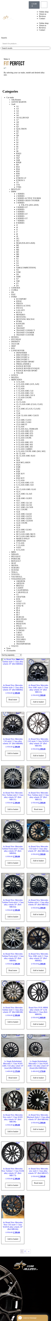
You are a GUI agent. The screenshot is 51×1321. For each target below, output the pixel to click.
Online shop (44, 12)
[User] (44, 4)
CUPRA (14, 290)
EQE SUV (20, 474)
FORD (14, 297)
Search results (7, 48)
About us (42, 14)
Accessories (11, 650)
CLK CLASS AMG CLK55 (27, 415)
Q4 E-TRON (21, 129)
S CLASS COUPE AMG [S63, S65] (30, 451)
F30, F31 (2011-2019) (29, 205)
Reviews (42, 16)
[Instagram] (30, 1276)
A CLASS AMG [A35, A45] (27, 384)
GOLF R (19, 606)
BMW (13, 191)
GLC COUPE (21, 509)
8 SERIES (20, 223)
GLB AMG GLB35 (24, 498)
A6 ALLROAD (22, 118)
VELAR (19, 373)
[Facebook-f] (21, 1276)
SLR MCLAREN (23, 462)
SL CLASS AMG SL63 (25, 456)
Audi (13, 104)
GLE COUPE (21, 523)
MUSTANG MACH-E (25, 319)
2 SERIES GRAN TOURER (27, 200)
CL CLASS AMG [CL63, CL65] (29, 404)
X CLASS (20, 550)
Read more (13, 700)
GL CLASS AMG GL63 (26, 489)
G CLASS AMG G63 (25, 485)
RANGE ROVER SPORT (26, 371)
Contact (42, 18)
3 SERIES (20, 203)
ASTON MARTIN (18, 102)
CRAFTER (20, 597)
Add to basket (38, 702)
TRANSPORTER (23, 644)
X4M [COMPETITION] (26, 268)
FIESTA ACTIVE (23, 306)
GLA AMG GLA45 (24, 494)
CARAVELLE (22, 592)
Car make (10, 97)
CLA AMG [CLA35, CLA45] (28, 409)
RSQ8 (18, 162)
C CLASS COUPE (24, 397)
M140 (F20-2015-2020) (25, 243)
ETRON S (20, 180)
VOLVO (14, 646)
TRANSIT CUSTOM (25, 335)
